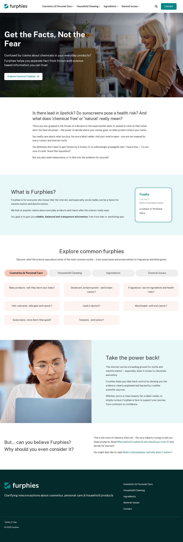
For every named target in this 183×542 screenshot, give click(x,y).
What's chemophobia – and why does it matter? (147, 452)
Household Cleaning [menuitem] (134, 490)
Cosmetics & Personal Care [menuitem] (138, 484)
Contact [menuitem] (127, 509)
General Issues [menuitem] (131, 502)
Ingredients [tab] (113, 272)
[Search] (156, 6)
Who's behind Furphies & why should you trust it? (143, 442)
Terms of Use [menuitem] (10, 522)
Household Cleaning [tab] (70, 272)
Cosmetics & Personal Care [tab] (26, 272)
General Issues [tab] (157, 272)
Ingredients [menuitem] (129, 496)
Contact (168, 6)
